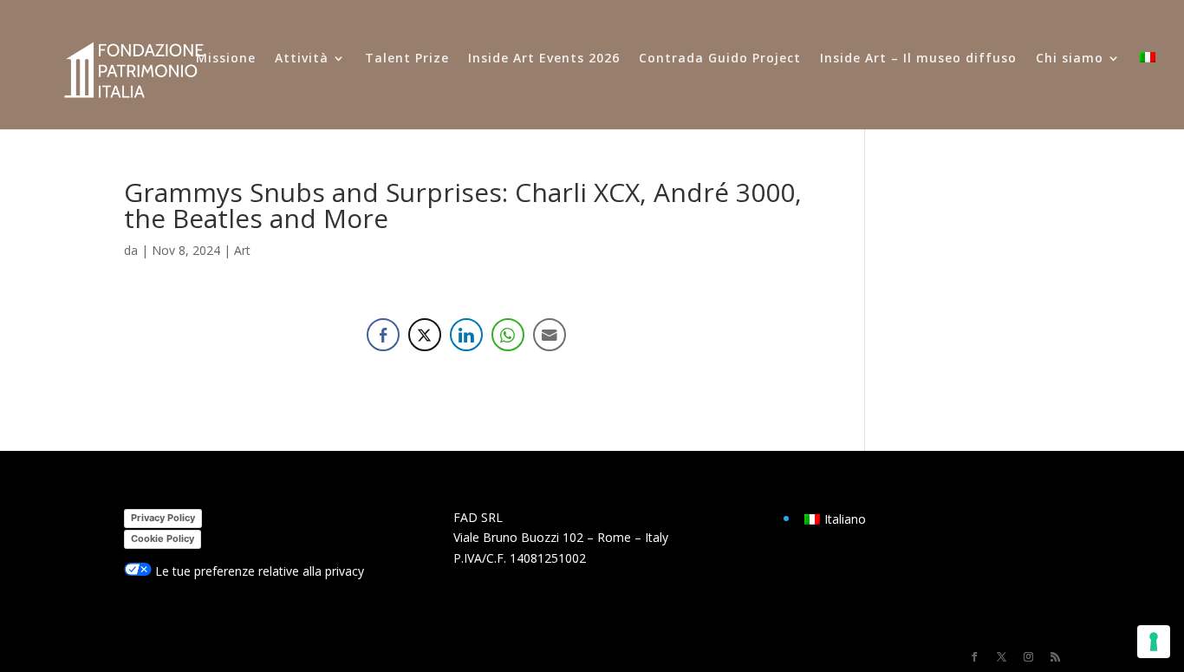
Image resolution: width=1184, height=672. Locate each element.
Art (242, 250)
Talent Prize (407, 59)
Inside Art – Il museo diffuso (918, 59)
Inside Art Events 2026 (544, 59)
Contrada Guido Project (720, 59)
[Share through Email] (549, 334)
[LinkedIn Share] (466, 334)
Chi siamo (1069, 59)
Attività (302, 59)
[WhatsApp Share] (507, 334)
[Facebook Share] (383, 334)
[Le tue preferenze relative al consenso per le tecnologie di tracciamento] (1153, 641)
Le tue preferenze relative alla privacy (258, 571)
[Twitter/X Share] (424, 334)
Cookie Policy (162, 538)
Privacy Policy (163, 518)
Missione (226, 59)
